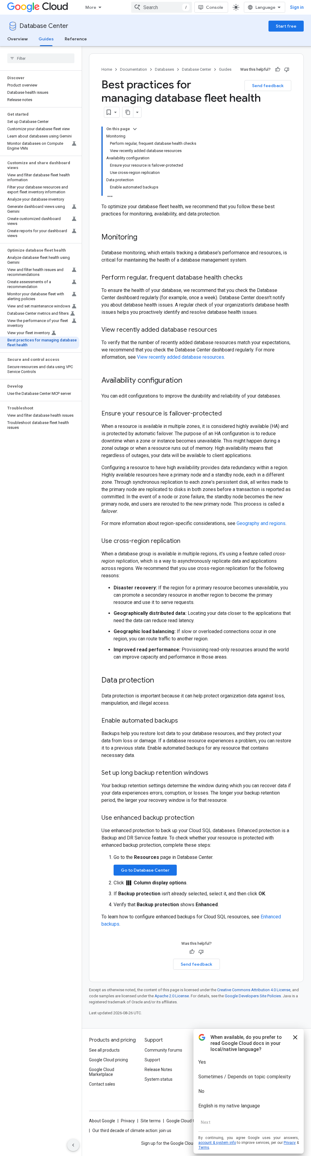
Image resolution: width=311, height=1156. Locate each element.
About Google (102, 1120)
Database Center (43, 26)
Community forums (163, 1050)
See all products (104, 1050)
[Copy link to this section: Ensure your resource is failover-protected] (228, 414)
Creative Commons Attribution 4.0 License (253, 990)
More (90, 7)
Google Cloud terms (185, 1120)
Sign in (297, 7)
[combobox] (161, 7)
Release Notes (158, 1069)
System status (159, 1079)
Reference (76, 39)
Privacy (128, 1120)
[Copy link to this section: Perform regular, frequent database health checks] (249, 278)
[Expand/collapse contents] (134, 129)
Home (106, 69)
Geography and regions (261, 523)
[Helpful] (277, 69)
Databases (164, 69)
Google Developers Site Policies (253, 996)
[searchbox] (40, 58)
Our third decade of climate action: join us (131, 1130)
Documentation (133, 69)
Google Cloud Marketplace (101, 1072)
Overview (17, 39)
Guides (46, 39)
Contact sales (102, 1084)
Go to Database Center (145, 870)
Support (152, 1059)
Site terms (151, 1120)
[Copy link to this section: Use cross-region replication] (186, 541)
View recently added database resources (180, 357)
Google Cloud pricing (108, 1059)
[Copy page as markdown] (127, 112)
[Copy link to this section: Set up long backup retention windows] (214, 773)
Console (214, 7)
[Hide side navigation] (73, 1145)
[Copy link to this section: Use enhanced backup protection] (200, 818)
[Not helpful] (286, 69)
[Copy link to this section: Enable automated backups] (184, 721)
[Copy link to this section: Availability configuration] (188, 381)
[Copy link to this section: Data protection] (160, 680)
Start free (286, 26)
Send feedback (268, 85)
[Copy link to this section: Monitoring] (143, 237)
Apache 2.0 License (172, 996)
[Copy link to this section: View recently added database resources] (223, 330)
